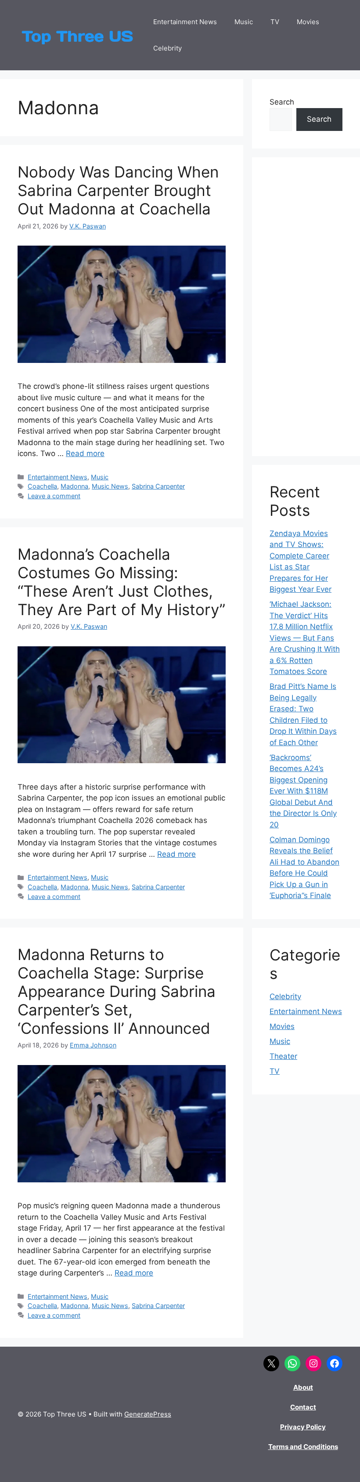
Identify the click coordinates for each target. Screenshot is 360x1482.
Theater (283, 1056)
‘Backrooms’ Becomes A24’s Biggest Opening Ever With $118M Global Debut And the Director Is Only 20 (303, 791)
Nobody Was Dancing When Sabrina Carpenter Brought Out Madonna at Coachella (118, 190)
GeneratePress (147, 1414)
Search (282, 102)
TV (274, 22)
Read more (85, 453)
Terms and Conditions (303, 1446)
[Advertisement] (306, 306)
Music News (110, 486)
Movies (308, 22)
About (303, 1387)
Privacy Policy (303, 1427)
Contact (303, 1407)
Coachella (42, 486)
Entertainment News (185, 22)
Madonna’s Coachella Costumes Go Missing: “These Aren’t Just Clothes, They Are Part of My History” (121, 582)
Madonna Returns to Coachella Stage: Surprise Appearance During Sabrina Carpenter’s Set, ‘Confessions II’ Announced (117, 991)
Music (243, 22)
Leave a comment (54, 496)
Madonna (74, 486)
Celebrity (167, 48)
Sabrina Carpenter (158, 486)
